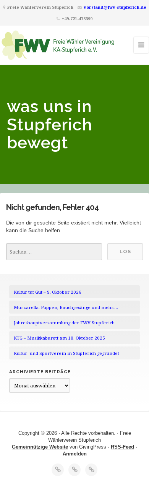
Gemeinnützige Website (40, 447)
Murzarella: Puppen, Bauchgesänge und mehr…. (66, 307)
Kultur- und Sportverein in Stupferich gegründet (66, 353)
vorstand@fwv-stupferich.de (115, 7)
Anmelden (75, 454)
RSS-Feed (122, 447)
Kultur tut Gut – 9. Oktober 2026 (47, 292)
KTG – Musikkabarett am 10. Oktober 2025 (59, 338)
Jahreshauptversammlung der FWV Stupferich (64, 322)
